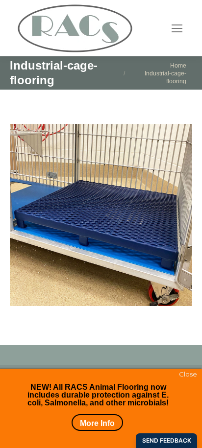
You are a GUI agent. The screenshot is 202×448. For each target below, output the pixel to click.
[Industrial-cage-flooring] (101, 215)
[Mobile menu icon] (177, 28)
